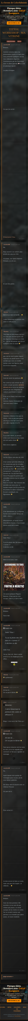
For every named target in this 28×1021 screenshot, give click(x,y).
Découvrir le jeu (14, 23)
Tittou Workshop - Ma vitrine (14, 33)
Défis (9, 1007)
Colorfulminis (17, 1016)
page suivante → (8, 976)
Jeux (24, 1007)
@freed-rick (7, 387)
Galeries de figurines (17, 1009)
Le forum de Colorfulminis (14, 2)
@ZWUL (21, 385)
